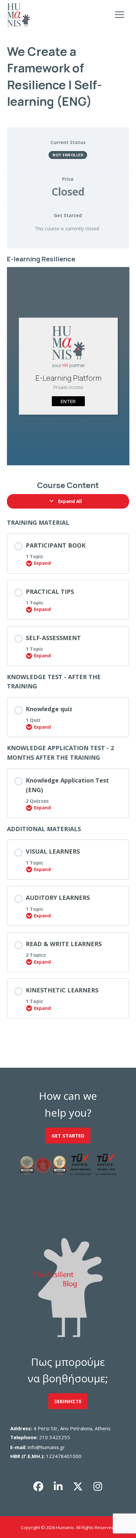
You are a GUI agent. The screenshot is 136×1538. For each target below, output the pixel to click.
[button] (38, 1486)
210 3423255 (54, 1437)
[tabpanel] (68, 361)
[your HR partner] (18, 15)
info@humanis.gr (46, 1447)
